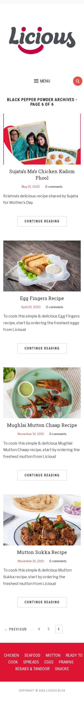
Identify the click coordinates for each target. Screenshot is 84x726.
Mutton (53, 655)
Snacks (62, 668)
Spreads (31, 662)
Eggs (48, 662)
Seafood (32, 655)
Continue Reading (42, 221)
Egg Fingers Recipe (42, 298)
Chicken (11, 655)
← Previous (15, 629)
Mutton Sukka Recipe (42, 552)
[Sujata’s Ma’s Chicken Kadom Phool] (41, 139)
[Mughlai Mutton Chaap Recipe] (41, 392)
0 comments (53, 186)
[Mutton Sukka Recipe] (41, 519)
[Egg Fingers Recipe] (41, 266)
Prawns (66, 662)
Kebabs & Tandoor (32, 668)
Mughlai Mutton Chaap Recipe (42, 425)
